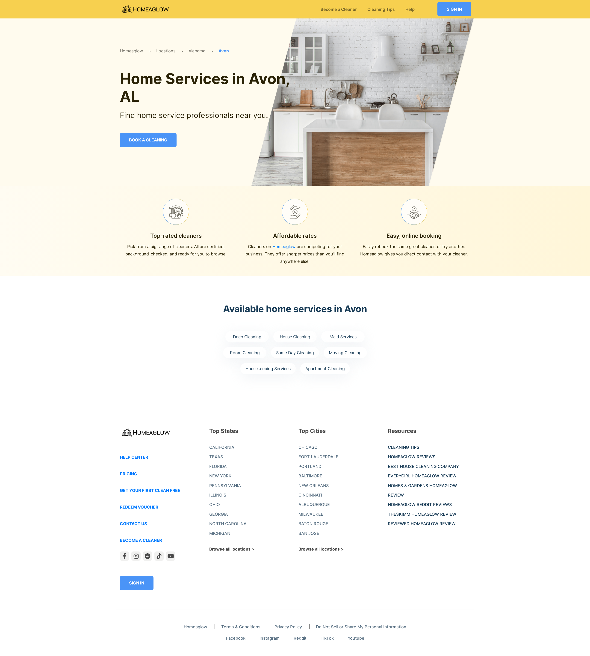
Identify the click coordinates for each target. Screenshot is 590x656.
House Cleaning (295, 336)
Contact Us (133, 523)
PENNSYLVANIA (225, 485)
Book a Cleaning (148, 140)
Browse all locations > (231, 549)
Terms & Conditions (240, 626)
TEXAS (216, 456)
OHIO (214, 504)
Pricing (128, 473)
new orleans (313, 485)
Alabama (197, 50)
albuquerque (314, 504)
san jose (308, 533)
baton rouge (313, 523)
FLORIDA (218, 466)
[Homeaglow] (145, 9)
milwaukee (310, 514)
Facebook (235, 638)
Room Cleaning (245, 352)
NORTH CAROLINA (228, 523)
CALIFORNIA (221, 447)
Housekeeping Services (268, 368)
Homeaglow (131, 50)
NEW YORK (220, 475)
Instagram (270, 638)
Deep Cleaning (247, 336)
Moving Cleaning (345, 352)
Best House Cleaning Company (423, 466)
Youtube (356, 638)
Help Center (134, 457)
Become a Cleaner (141, 540)
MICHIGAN (219, 533)
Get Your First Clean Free (150, 490)
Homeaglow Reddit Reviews (420, 504)
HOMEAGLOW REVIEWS (412, 456)
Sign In (454, 9)
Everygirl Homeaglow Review (422, 475)
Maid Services (343, 336)
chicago (308, 447)
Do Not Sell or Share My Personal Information (361, 626)
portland (310, 466)
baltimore (310, 475)
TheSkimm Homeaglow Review (422, 514)
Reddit (300, 638)
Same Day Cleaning (295, 352)
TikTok (327, 638)
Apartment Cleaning (325, 368)
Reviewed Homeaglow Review (422, 523)
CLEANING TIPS (403, 447)
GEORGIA (218, 514)
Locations (165, 50)
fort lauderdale (318, 456)
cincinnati (310, 495)
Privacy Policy (288, 626)
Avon (223, 50)
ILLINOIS (217, 495)
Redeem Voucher (139, 507)
